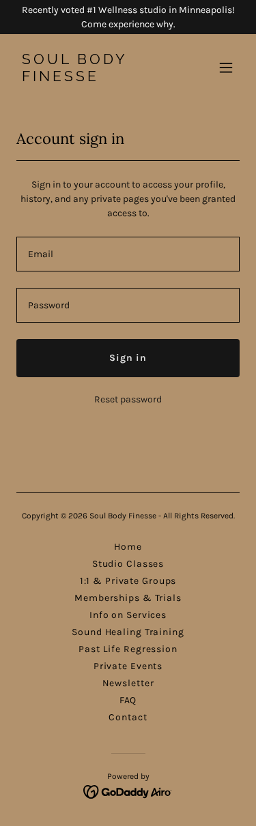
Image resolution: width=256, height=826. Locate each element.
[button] (226, 67)
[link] (94, 78)
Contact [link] (128, 717)
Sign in (128, 358)
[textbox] (128, 254)
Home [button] (128, 546)
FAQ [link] (128, 700)
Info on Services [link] (128, 615)
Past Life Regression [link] (128, 649)
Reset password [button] (128, 399)
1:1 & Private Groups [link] (128, 581)
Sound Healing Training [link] (128, 632)
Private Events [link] (128, 666)
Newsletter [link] (128, 683)
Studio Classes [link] (128, 564)
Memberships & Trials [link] (128, 598)
